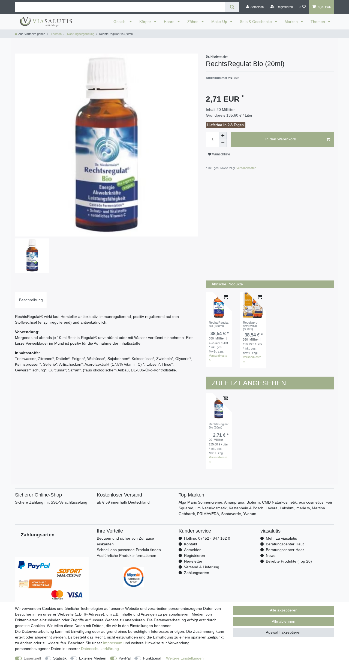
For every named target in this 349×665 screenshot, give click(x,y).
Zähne (193, 21)
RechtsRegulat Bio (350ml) (218, 324)
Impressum (112, 643)
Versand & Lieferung (201, 567)
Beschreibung (31, 300)
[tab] (31, 300)
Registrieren (194, 555)
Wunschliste (220, 154)
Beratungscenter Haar (285, 550)
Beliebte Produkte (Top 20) (289, 561)
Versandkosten (246, 168)
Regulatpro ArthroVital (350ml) (250, 326)
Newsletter (193, 561)
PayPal (125, 658)
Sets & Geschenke (256, 21)
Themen (318, 21)
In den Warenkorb (280, 139)
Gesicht (120, 21)
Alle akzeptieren (283, 610)
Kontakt (190, 544)
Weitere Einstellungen (185, 658)
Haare (170, 21)
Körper (145, 21)
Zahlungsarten (196, 573)
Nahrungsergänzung (80, 34)
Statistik (60, 658)
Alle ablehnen (283, 621)
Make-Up (219, 21)
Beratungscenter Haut (285, 544)
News (270, 555)
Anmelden (192, 550)
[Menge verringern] (223, 143)
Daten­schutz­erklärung (100, 648)
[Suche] (232, 7)
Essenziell (32, 658)
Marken (292, 21)
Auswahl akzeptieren (284, 632)
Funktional (152, 658)
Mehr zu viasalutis (281, 538)
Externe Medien (92, 658)
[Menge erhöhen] (223, 135)
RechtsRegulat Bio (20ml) (218, 425)
